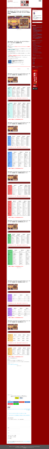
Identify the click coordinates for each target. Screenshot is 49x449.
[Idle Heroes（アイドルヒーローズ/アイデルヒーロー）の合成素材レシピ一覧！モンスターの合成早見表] (27, 402)
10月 (34, 60)
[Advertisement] (19, 35)
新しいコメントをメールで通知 (12, 435)
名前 (8, 427)
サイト (8, 432)
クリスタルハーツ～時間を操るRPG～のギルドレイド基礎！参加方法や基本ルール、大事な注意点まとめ (37, 37)
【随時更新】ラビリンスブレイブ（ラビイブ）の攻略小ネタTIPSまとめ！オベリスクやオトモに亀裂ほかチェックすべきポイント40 (37, 30)
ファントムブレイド (35, 50)
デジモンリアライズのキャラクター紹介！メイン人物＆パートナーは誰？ (17, 413)
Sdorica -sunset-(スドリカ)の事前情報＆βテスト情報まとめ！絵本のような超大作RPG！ (19, 415)
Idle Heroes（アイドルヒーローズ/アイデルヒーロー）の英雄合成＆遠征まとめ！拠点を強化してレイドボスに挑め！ (18, 61)
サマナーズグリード (35, 47)
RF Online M (34, 44)
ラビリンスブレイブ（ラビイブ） (37, 51)
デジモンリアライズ (35, 49)
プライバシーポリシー (19, 7)
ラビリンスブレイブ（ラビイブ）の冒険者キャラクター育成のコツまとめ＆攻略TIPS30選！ (37, 27)
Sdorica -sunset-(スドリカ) (36, 45)
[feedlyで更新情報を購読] (39, 0)
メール (9, 430)
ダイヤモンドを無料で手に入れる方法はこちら (13, 364)
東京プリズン (34, 54)
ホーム (7, 7)
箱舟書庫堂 (10, 1)
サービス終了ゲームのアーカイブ (37, 48)
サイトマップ (15, 7)
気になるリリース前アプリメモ (36, 55)
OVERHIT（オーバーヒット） (36, 43)
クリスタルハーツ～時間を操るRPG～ (37, 46)
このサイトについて (11, 7)
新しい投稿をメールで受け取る (12, 436)
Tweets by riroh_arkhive (35, 67)
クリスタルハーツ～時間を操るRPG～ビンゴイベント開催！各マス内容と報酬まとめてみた (37, 35)
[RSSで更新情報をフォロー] (40, 0)
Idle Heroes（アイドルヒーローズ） (25, 15)
